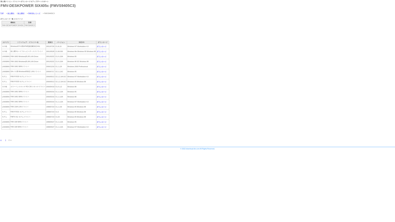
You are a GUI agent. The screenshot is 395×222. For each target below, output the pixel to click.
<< (1, 140)
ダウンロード (102, 46)
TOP (2, 13)
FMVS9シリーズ (34, 13)
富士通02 (21, 13)
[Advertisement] (37, 33)
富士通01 (11, 13)
